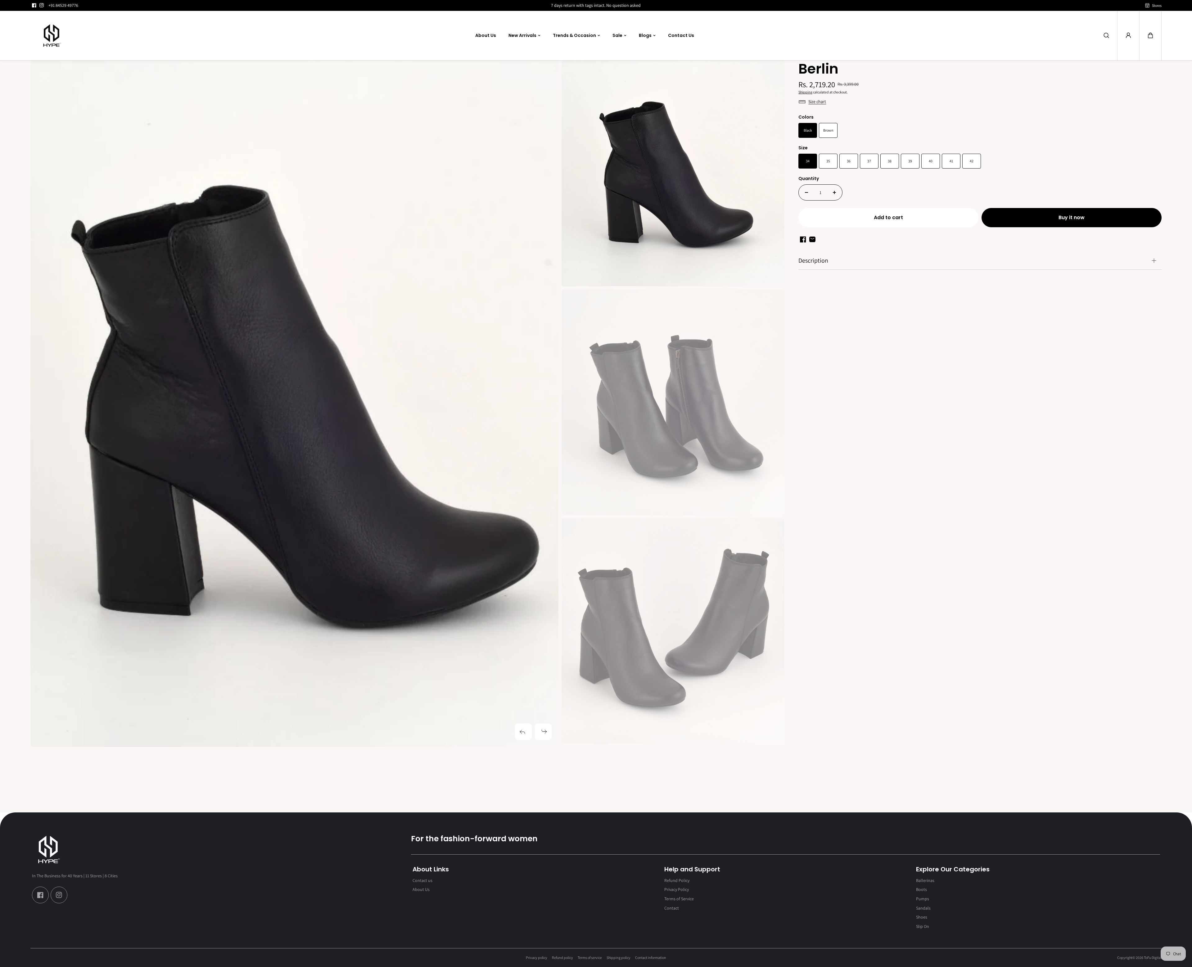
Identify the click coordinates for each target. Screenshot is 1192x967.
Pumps (922, 898)
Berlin (818, 70)
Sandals (923, 908)
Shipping (805, 92)
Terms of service (590, 957)
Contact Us (681, 35)
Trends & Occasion (574, 35)
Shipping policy (618, 957)
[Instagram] (41, 5)
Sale (617, 35)
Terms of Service (679, 898)
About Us (485, 35)
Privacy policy (536, 957)
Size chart (817, 101)
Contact (671, 908)
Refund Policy (676, 880)
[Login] (1128, 35)
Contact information (650, 957)
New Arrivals (522, 35)
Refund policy (562, 957)
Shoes (921, 917)
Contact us (422, 880)
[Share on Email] (812, 239)
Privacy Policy (676, 889)
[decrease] (806, 192)
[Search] (1106, 35)
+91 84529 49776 (63, 5)
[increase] (834, 192)
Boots (921, 889)
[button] (1150, 35)
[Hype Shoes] (52, 35)
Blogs (645, 35)
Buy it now (1072, 217)
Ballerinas (925, 880)
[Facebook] (34, 5)
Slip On (922, 926)
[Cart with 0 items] (1150, 35)
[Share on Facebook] (803, 239)
